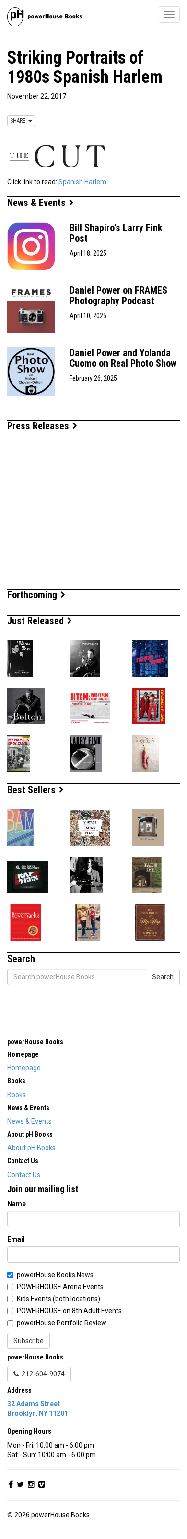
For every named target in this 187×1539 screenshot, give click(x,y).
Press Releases (39, 426)
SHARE (19, 120)
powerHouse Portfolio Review (61, 1323)
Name (16, 1203)
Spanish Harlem (82, 182)
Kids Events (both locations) (58, 1299)
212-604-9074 (42, 1374)
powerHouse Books (35, 1042)
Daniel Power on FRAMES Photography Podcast (118, 295)
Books (16, 1095)
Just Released (36, 621)
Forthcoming (33, 595)
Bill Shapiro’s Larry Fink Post (116, 233)
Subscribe (28, 1341)
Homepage (24, 1068)
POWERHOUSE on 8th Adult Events (69, 1311)
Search (163, 977)
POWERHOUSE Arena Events (60, 1287)
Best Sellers (32, 789)
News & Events (37, 202)
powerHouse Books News (55, 1275)
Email (16, 1239)
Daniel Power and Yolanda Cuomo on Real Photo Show (123, 358)
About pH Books (31, 1148)
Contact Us (23, 1175)
